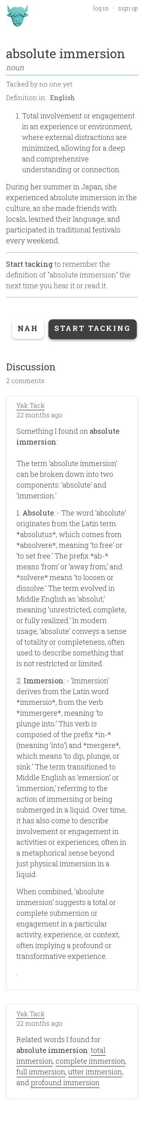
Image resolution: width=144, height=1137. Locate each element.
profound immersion (65, 1082)
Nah (28, 328)
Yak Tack (30, 405)
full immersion (40, 1071)
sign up (128, 8)
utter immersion (95, 1071)
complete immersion (90, 1061)
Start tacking (29, 264)
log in (101, 8)
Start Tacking (92, 328)
